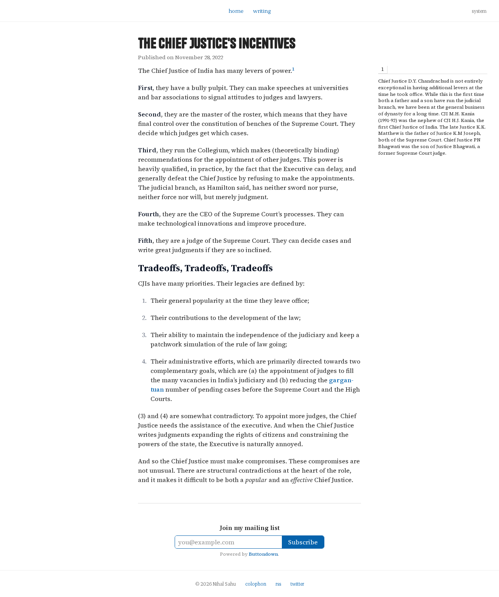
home (236, 10)
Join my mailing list (250, 527)
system (479, 11)
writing (262, 10)
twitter (297, 584)
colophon (255, 584)
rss (278, 584)
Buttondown (263, 554)
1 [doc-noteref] (293, 69)
